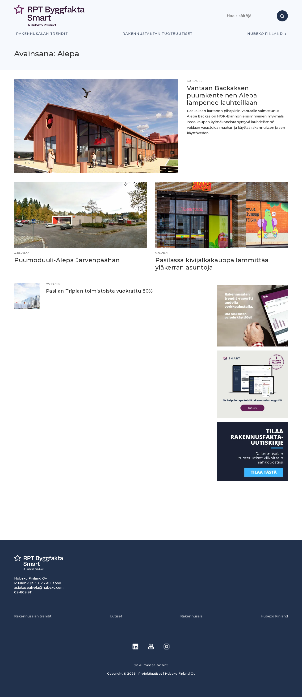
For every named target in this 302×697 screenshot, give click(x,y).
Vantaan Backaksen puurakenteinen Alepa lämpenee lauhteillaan (222, 95)
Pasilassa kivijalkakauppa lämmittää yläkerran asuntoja (212, 263)
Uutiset (116, 616)
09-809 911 (23, 592)
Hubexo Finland (265, 34)
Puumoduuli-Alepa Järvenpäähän (67, 260)
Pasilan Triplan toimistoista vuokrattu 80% (99, 291)
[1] (252, 479)
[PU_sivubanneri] (252, 345)
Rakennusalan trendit (42, 34)
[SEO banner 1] (252, 417)
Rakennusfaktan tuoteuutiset (157, 34)
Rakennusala (191, 616)
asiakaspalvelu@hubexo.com (38, 587)
